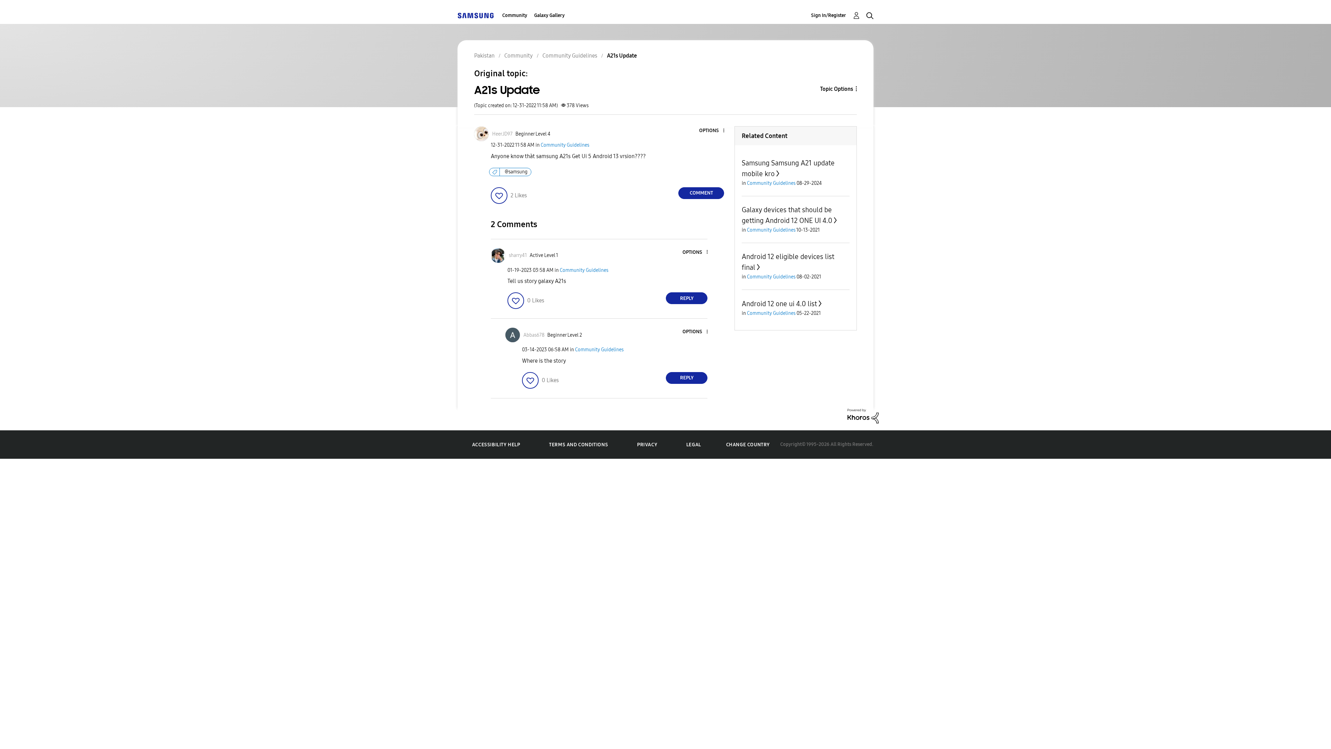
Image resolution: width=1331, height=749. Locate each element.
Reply (687, 298)
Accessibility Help (496, 445)
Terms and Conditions (578, 445)
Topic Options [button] (836, 89)
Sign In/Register (828, 15)
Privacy (647, 445)
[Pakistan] (476, 15)
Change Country (748, 445)
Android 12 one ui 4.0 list (779, 304)
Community (514, 15)
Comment (701, 193)
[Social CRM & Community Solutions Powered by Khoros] (863, 415)
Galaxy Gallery (549, 15)
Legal (693, 445)
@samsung (516, 172)
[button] (712, 131)
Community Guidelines (565, 145)
